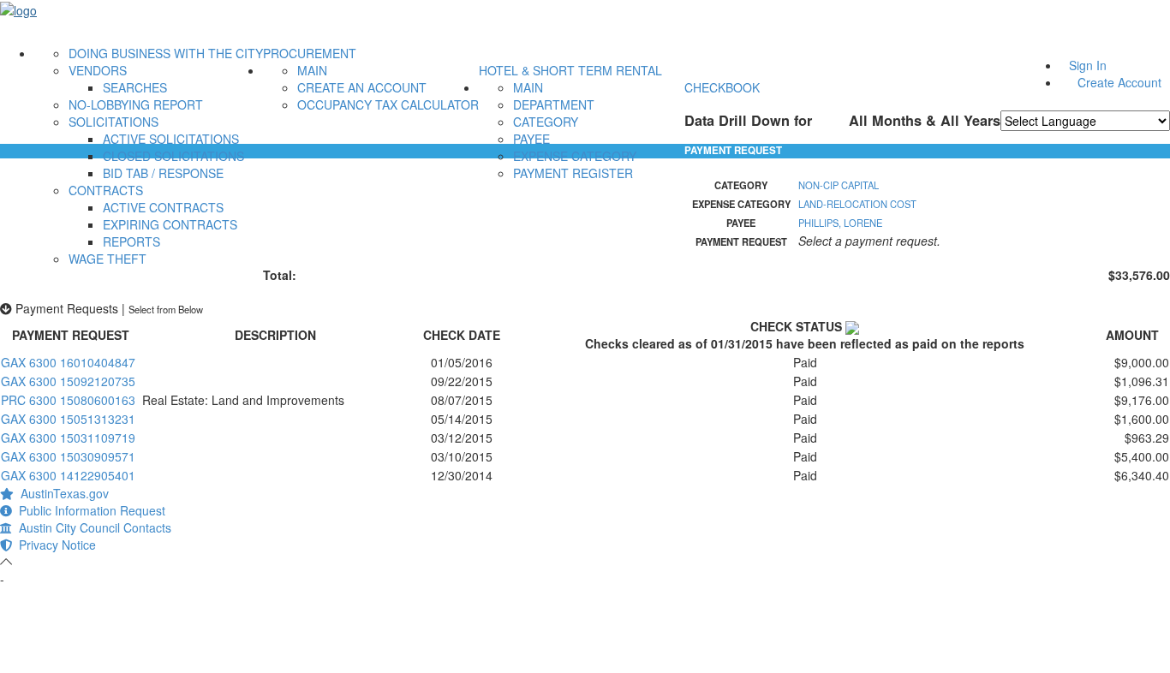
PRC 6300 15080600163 (68, 399)
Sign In (1088, 65)
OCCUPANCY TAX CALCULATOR (388, 104)
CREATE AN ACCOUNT (362, 87)
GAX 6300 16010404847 (68, 362)
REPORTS (131, 241)
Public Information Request (88, 510)
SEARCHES (135, 87)
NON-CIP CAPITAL (838, 185)
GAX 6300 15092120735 (68, 381)
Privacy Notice (54, 544)
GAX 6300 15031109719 (68, 437)
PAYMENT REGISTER (573, 173)
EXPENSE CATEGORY (574, 155)
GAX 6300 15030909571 (68, 456)
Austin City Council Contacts (91, 527)
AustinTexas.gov (61, 493)
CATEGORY (545, 121)
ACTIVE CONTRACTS (163, 207)
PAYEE (531, 138)
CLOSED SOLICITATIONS (173, 155)
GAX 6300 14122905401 (68, 475)
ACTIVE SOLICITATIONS (171, 138)
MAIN (312, 70)
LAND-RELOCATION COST (857, 204)
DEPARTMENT (553, 104)
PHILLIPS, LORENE (840, 222)
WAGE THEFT (107, 258)
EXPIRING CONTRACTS (170, 224)
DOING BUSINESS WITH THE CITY (166, 53)
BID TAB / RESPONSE (163, 173)
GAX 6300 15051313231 (68, 418)
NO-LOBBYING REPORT (136, 104)
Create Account (1119, 82)
